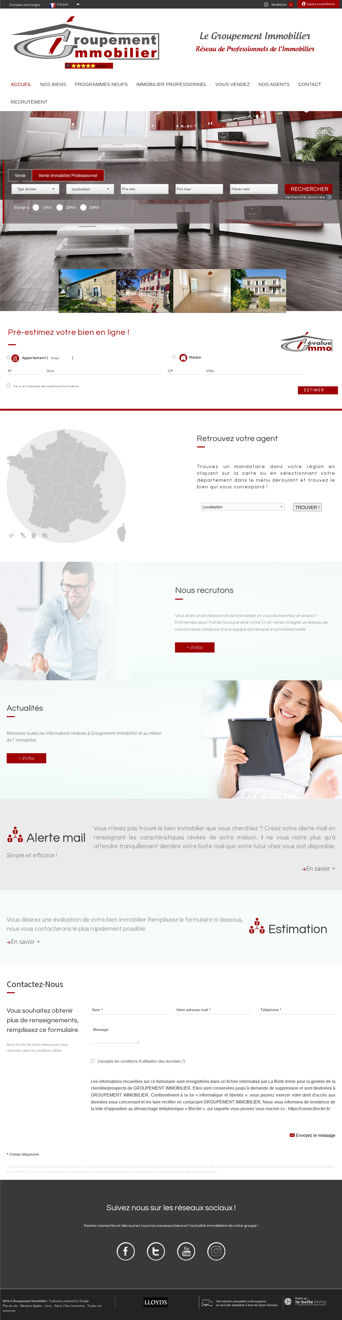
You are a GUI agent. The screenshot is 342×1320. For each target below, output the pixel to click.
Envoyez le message (315, 1135)
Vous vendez (232, 84)
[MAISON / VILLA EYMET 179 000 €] (83, 290)
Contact (309, 84)
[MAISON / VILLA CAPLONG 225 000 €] (255, 290)
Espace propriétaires (320, 4)
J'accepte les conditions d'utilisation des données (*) (141, 1061)
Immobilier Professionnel (171, 84)
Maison (195, 357)
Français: (63, 4)
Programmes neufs (101, 84)
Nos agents (274, 84)
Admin (58, 1305)
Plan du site (10, 1305)
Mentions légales (31, 1305)
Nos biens (53, 84)
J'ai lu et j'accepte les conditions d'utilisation (45, 386)
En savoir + (320, 868)
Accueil (21, 84)
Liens (48, 1305)
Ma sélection (281, 4)
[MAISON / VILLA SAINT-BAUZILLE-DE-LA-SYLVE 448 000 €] (141, 290)
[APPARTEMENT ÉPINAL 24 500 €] (198, 290)
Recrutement (29, 102)
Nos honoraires (75, 1305)
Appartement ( (34, 358)
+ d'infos (195, 647)
